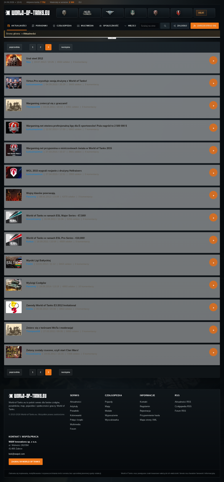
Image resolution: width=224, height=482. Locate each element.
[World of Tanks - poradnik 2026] (64, 12)
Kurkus (29, 241)
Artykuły (74, 406)
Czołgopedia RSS (183, 406)
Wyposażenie (111, 415)
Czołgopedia (64, 26)
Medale (108, 411)
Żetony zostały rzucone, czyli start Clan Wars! (52, 350)
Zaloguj (182, 26)
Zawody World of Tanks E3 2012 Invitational (51, 305)
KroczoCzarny (33, 219)
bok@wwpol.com (17, 454)
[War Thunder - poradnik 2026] (86, 12)
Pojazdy (109, 402)
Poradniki (41, 26)
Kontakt (143, 402)
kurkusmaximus (34, 84)
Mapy (107, 406)
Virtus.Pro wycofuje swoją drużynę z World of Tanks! (56, 80)
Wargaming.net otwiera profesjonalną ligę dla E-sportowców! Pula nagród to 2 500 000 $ (76, 125)
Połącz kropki (76, 420)
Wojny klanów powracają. (40, 193)
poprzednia (14, 47)
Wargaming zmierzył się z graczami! (46, 103)
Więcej (132, 26)
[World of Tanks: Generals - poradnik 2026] (155, 12)
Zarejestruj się (206, 26)
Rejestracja (145, 411)
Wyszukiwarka (112, 420)
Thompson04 (33, 107)
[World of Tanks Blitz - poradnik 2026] (178, 12)
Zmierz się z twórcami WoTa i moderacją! (49, 327)
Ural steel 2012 (34, 58)
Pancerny (31, 196)
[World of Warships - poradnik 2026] (132, 12)
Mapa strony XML (148, 420)
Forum (73, 429)
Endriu (29, 309)
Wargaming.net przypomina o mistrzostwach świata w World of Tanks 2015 (69, 148)
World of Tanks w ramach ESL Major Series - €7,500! (56, 215)
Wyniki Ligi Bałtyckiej (38, 260)
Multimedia (87, 26)
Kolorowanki (75, 415)
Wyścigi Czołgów (36, 282)
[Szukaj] (165, 26)
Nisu (28, 62)
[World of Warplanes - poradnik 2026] (109, 12)
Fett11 (29, 264)
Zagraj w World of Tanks (25, 462)
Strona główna (13, 33)
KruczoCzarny (33, 353)
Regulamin (145, 406)
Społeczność (111, 26)
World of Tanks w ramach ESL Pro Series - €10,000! (55, 238)
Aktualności (18, 26)
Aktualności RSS (183, 402)
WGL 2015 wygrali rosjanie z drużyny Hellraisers (54, 170)
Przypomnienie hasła (150, 415)
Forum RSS (180, 411)
